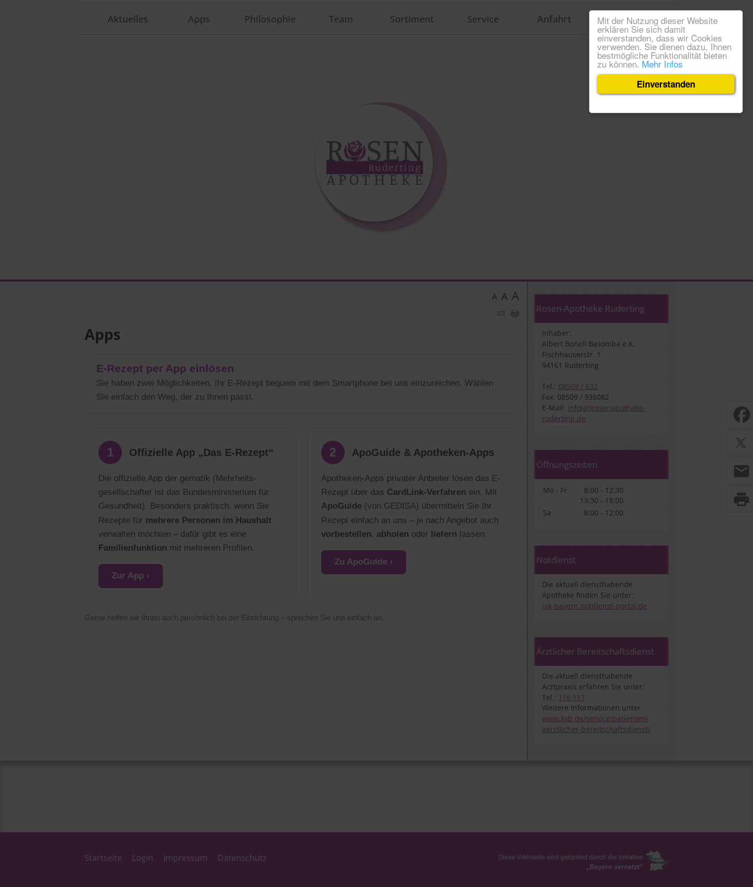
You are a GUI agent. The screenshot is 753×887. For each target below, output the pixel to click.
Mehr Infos (662, 63)
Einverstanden (666, 84)
